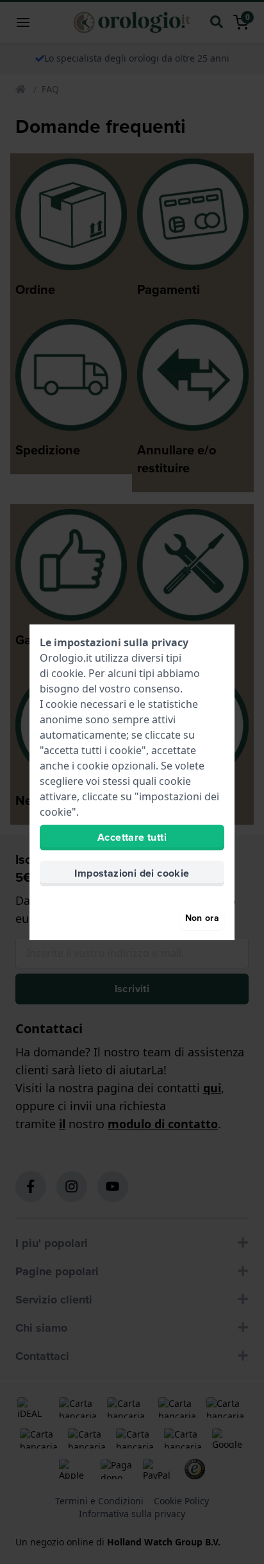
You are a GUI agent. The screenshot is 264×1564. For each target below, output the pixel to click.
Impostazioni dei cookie (131, 873)
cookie (67, 673)
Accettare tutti (132, 837)
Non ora (202, 918)
